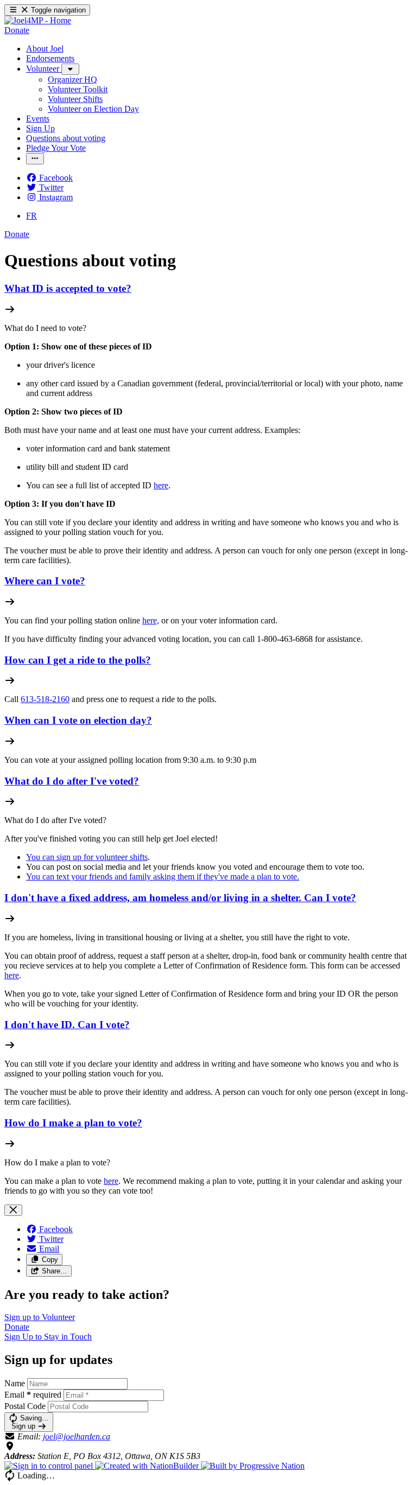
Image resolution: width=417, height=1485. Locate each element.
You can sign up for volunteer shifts (87, 857)
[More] (70, 69)
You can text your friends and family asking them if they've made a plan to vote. (162, 876)
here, (150, 620)
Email (32, 1394)
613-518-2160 (45, 699)
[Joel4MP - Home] (37, 20)
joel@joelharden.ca (76, 1436)
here (161, 485)
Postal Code (25, 1406)
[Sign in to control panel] (49, 1465)
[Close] (13, 1210)
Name (14, 1383)
